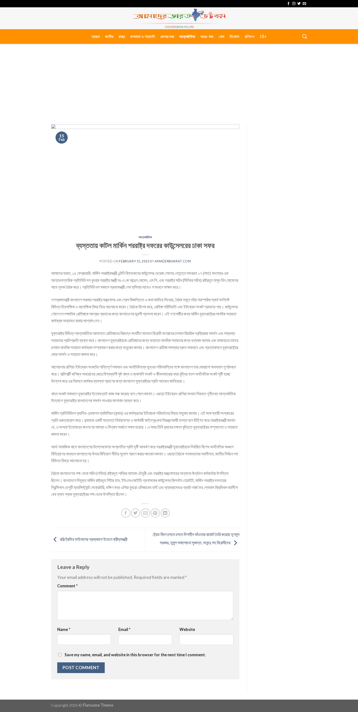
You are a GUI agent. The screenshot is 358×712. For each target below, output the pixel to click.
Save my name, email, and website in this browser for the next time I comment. (135, 654)
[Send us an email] (304, 4)
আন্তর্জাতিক (187, 36)
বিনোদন (234, 36)
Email (124, 629)
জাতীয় (109, 36)
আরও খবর (206, 36)
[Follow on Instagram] (293, 4)
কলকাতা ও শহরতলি (142, 36)
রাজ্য (122, 36)
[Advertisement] (179, 80)
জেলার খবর (167, 36)
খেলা (222, 36)
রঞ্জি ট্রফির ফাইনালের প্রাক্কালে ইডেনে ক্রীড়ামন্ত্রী (93, 539)
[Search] (304, 36)
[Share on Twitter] (135, 513)
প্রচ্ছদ (95, 36)
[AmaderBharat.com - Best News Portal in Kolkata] (179, 18)
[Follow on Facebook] (288, 4)
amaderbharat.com (173, 261)
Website (187, 629)
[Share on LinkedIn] (165, 513)
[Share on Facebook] (125, 513)
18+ (263, 36)
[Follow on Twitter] (299, 4)
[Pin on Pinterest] (155, 513)
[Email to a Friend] (145, 513)
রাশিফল (249, 36)
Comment (67, 585)
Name (63, 629)
